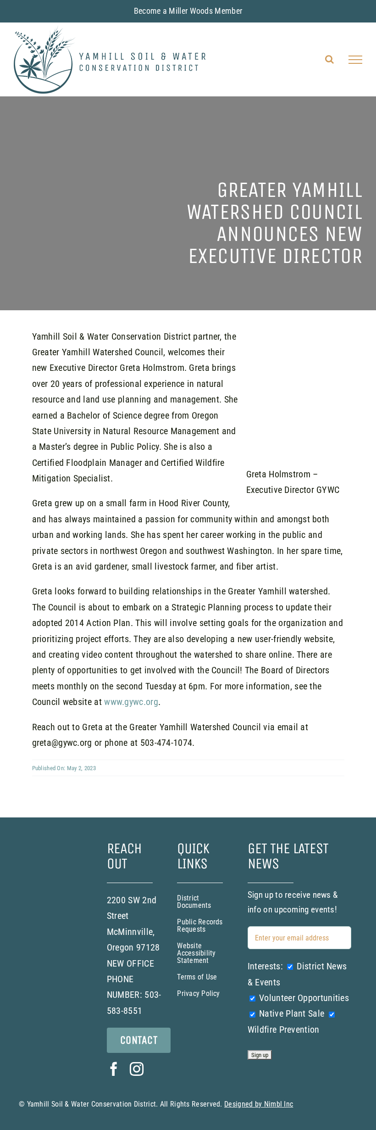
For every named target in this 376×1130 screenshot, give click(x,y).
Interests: (265, 966)
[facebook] (114, 1069)
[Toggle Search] (329, 59)
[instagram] (137, 1069)
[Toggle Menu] (355, 60)
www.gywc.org (131, 701)
